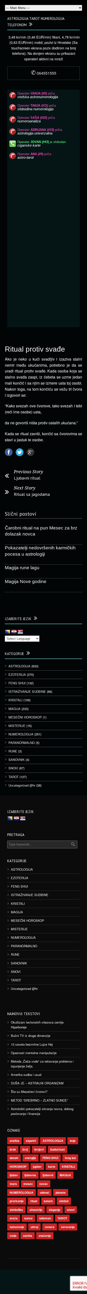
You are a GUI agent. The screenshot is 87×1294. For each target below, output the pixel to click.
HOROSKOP (18, 1166)
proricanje (17, 1201)
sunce (28, 1218)
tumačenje (17, 1227)
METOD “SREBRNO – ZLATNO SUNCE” (39, 1100)
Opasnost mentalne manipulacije (34, 1052)
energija (30, 1158)
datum (14, 1158)
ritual (33, 1201)
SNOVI (13, 768)
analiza (14, 1140)
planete (61, 1192)
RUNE (12, 751)
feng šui (70, 1158)
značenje (45, 1235)
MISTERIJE (16, 725)
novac (43, 1184)
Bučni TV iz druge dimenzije (30, 1035)
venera (49, 1227)
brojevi (39, 1149)
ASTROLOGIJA (19, 666)
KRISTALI (15, 700)
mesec (28, 1184)
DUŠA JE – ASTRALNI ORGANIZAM (37, 1083)
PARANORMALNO (21, 742)
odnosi (44, 1192)
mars (13, 1184)
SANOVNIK (16, 759)
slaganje (54, 1209)
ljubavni (48, 1175)
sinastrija (35, 1209)
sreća (14, 1218)
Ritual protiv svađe (35, 349)
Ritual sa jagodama (32, 494)
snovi (70, 1209)
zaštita (27, 1235)
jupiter (37, 1166)
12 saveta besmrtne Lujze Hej (32, 1044)
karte (51, 1166)
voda (13, 1235)
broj (25, 1149)
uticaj (34, 1227)
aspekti (31, 1140)
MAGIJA (14, 708)
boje (73, 1140)
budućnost (57, 1149)
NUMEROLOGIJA (20, 734)
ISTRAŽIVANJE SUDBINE (27, 691)
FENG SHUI (17, 683)
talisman (45, 1218)
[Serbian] (20, 632)
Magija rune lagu (22, 567)
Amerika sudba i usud (26, 1074)
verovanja (68, 1227)
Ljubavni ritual (27, 478)
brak (13, 1149)
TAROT (13, 776)
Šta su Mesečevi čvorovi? (29, 1091)
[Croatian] (14, 632)
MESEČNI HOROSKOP (25, 717)
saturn (48, 1201)
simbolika (16, 1209)
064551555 (43, 73)
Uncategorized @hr (21, 785)
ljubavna (30, 1175)
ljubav (14, 1175)
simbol (63, 1201)
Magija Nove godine (25, 581)
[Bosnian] (8, 632)
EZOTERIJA (17, 674)
